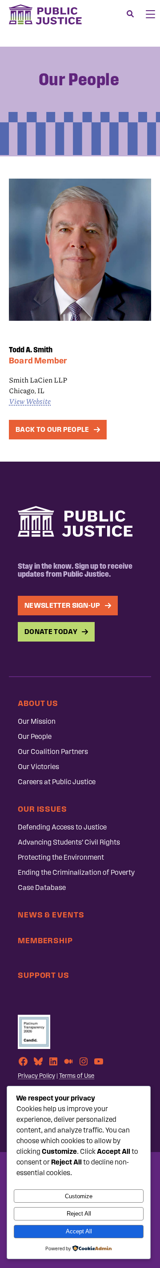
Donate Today (50, 631)
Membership (45, 940)
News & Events (51, 914)
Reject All (79, 1213)
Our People (35, 736)
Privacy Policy (36, 1076)
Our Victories (38, 766)
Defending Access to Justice (62, 827)
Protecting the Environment (61, 857)
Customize (78, 1196)
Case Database (42, 887)
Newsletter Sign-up (62, 605)
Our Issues (42, 809)
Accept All (79, 1231)
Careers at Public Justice (57, 782)
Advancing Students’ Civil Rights (69, 842)
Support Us (43, 975)
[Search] (130, 14)
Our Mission (37, 721)
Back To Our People (52, 429)
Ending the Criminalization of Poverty (76, 872)
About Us (38, 703)
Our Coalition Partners (53, 751)
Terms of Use (76, 1076)
